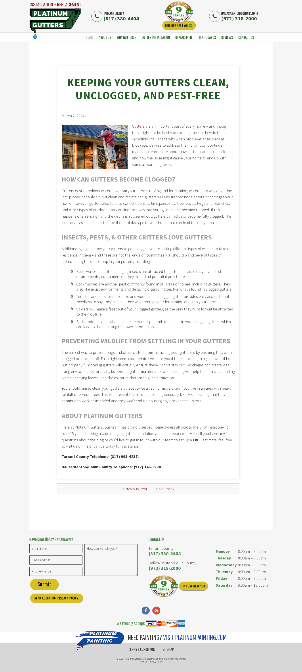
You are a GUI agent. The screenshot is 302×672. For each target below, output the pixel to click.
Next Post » (165, 488)
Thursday (224, 571)
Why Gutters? (126, 37)
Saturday (224, 585)
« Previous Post (134, 488)
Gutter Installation (155, 37)
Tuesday (223, 558)
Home (89, 37)
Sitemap (168, 649)
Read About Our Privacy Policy (56, 598)
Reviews (227, 37)
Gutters (138, 126)
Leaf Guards (207, 37)
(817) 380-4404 (121, 18)
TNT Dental (180, 658)
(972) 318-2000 (239, 18)
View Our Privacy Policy (151, 661)
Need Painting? (177, 637)
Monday (223, 551)
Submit (44, 584)
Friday (221, 578)
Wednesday (226, 564)
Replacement (184, 37)
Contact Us (246, 37)
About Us (105, 37)
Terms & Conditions (141, 649)
